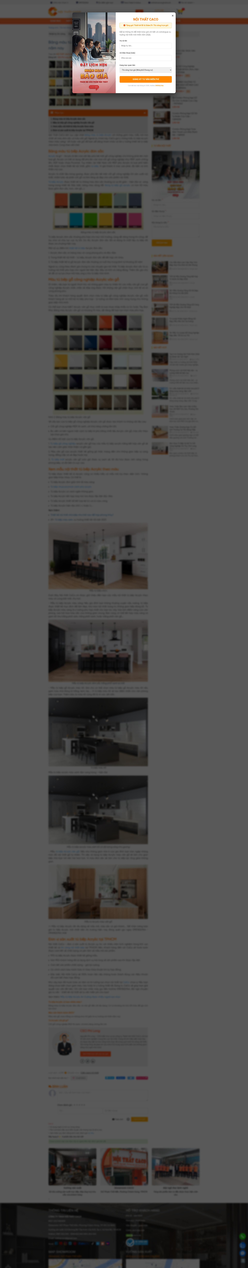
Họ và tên (123, 41)
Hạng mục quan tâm (127, 65)
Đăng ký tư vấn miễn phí (146, 79)
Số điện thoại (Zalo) (127, 53)
